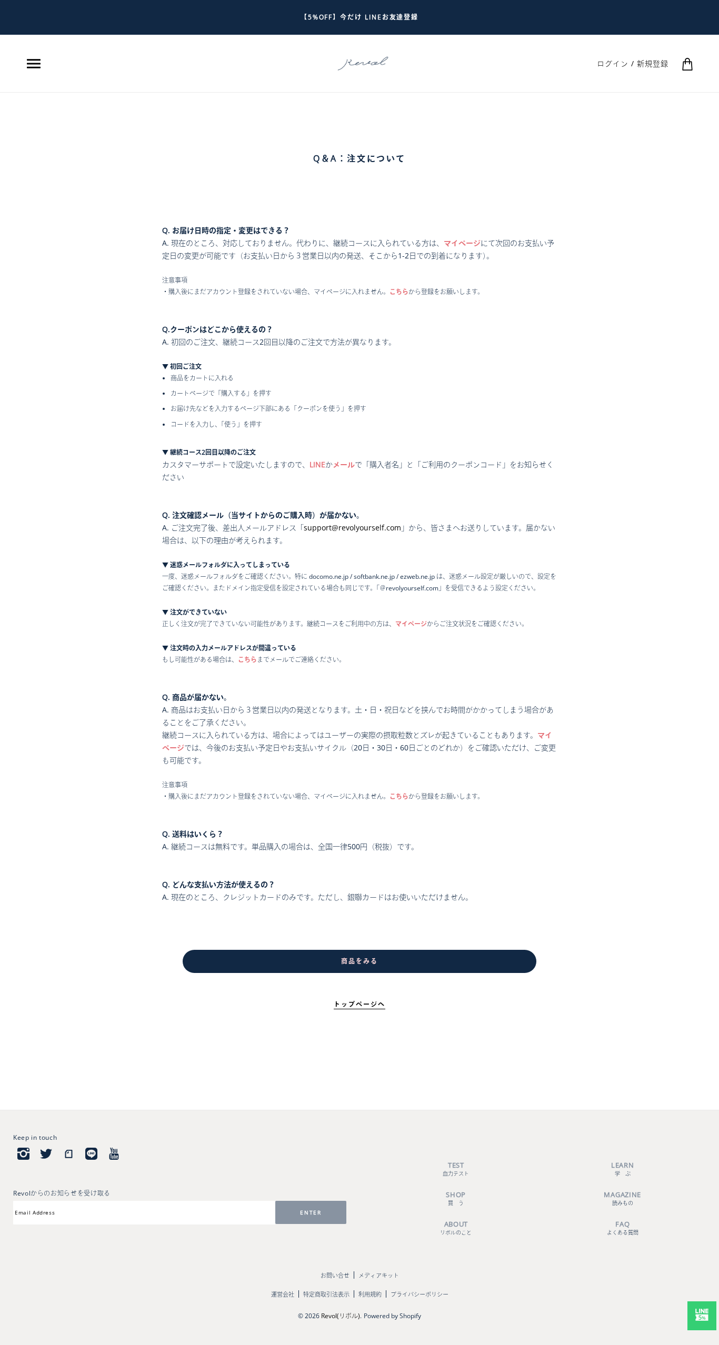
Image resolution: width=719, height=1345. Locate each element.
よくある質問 (622, 1228)
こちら (399, 291)
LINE (317, 464)
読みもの (622, 1198)
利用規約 (370, 1294)
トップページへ (359, 1004)
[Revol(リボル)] (363, 62)
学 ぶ (622, 1169)
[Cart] (687, 63)
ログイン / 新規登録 (632, 63)
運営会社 (282, 1294)
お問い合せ (335, 1275)
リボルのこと (456, 1228)
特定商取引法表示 (326, 1294)
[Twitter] (46, 1153)
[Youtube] (114, 1153)
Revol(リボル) (340, 1315)
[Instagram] (23, 1153)
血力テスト (456, 1169)
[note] (68, 1153)
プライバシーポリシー (419, 1294)
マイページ (462, 243)
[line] (91, 1153)
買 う (456, 1198)
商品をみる (359, 961)
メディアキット (378, 1275)
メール (344, 464)
